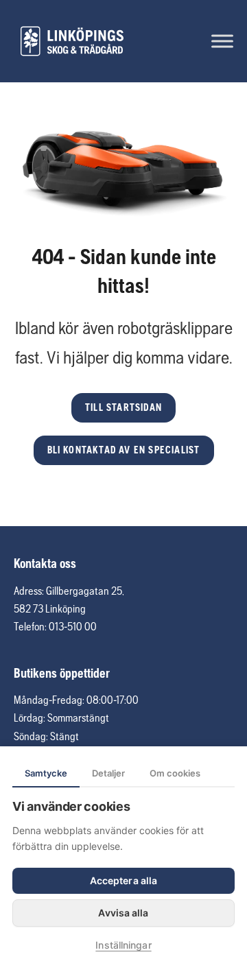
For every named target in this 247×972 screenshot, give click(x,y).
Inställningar (123, 945)
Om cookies (175, 773)
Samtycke (46, 773)
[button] (123, 408)
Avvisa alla (123, 912)
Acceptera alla (123, 880)
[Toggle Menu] (222, 40)
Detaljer (108, 773)
